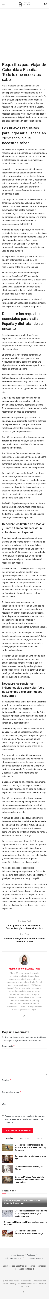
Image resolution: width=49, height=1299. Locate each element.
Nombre (6, 1080)
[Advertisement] (24, 33)
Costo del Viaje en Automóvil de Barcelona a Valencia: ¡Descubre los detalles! (29, 1179)
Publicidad (31, 1255)
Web (4, 1104)
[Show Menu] (3, 4)
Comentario (8, 1046)
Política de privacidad (13, 1258)
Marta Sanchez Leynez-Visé (24, 968)
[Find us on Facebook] (23, 1291)
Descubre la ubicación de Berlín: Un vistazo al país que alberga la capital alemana (31, 1213)
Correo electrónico (11, 1092)
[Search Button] (45, 4)
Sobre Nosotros (17, 1255)
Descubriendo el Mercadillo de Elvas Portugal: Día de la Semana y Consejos (30, 1147)
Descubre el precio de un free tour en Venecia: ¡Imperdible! (22, 1202)
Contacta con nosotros (34, 1258)
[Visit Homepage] (24, 4)
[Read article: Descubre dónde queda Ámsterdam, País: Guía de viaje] (7, 1233)
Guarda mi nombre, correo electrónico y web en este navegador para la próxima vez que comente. (25, 1119)
